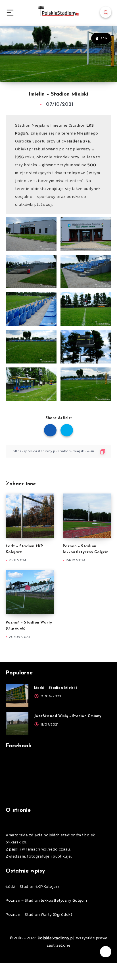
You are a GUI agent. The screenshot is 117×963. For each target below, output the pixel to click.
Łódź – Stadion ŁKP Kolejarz (33, 887)
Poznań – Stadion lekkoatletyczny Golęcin (46, 900)
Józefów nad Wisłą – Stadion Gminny (67, 716)
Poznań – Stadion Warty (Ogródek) (39, 914)
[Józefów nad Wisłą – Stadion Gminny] (17, 723)
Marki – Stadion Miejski (55, 688)
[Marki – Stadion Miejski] (17, 695)
